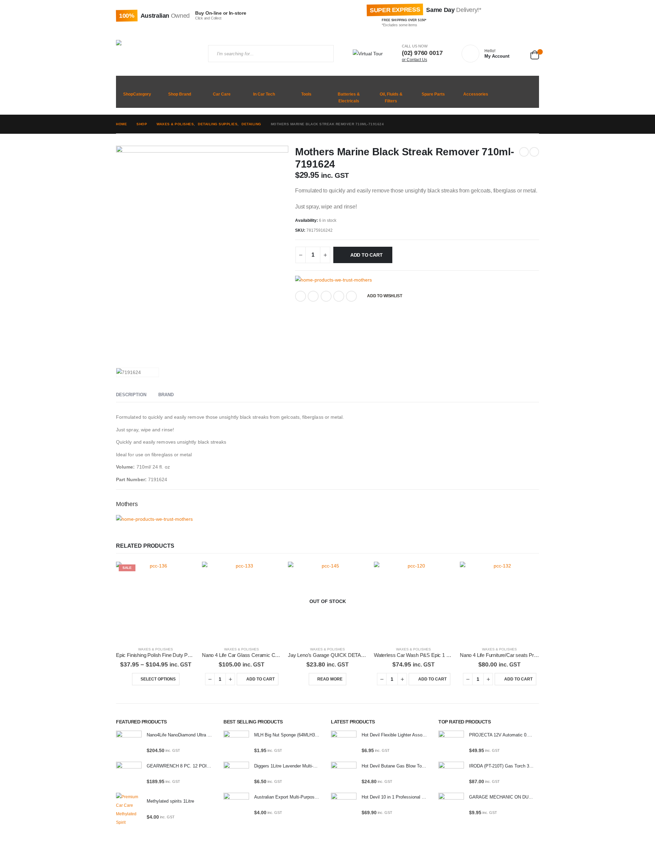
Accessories (475, 94)
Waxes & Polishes (155, 649)
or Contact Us (414, 59)
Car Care (222, 94)
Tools (306, 94)
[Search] (322, 53)
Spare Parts (433, 94)
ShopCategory (137, 94)
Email (351, 296)
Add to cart (366, 255)
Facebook (300, 296)
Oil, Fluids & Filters (391, 97)
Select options (158, 679)
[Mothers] (333, 279)
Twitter (313, 296)
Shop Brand (179, 94)
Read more (330, 679)
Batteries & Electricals (349, 97)
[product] (241, 601)
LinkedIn (326, 296)
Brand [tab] (166, 394)
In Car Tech (264, 94)
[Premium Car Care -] (157, 53)
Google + (338, 296)
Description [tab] (131, 394)
